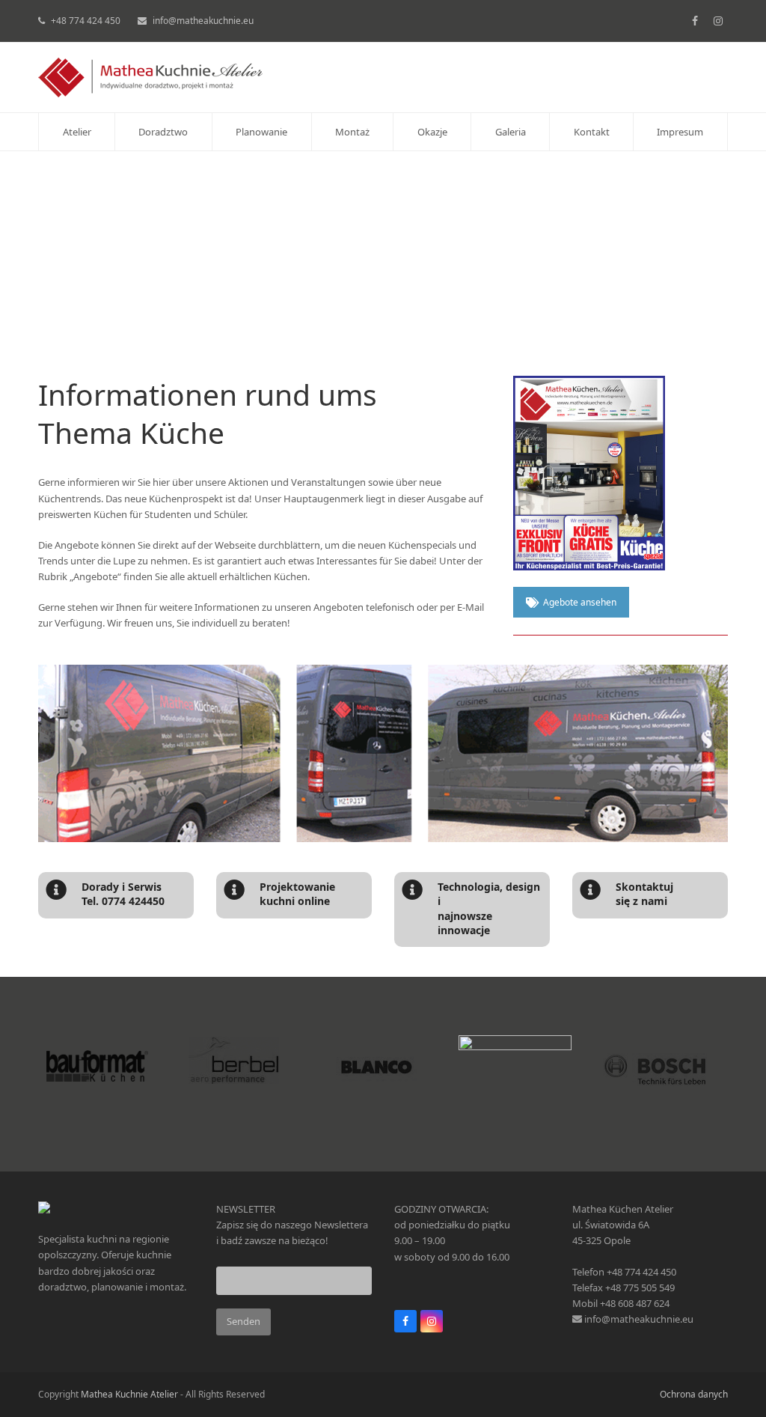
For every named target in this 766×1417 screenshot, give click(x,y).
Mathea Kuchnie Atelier (129, 1394)
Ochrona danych (694, 1394)
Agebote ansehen (579, 602)
